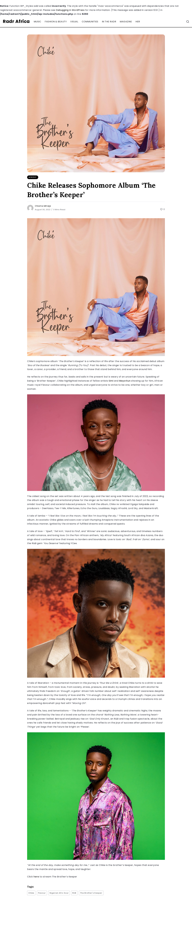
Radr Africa (16, 21)
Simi (111, 380)
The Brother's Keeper (91, 893)
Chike (31, 893)
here (36, 876)
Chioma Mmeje (43, 206)
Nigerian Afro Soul (59, 893)
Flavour (42, 893)
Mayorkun (125, 380)
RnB (74, 893)
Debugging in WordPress (70, 10)
